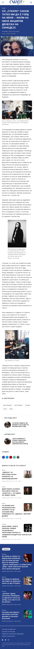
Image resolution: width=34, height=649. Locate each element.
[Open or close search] (31, 2)
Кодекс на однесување (8, 636)
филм (11, 409)
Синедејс (27, 405)
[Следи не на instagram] (8, 640)
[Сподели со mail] (14, 457)
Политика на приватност (9, 629)
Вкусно (4, 577)
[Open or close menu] (3, 3)
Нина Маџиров (18, 405)
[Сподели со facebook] (3, 457)
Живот (4, 8)
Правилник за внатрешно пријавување (13, 633)
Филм (3, 470)
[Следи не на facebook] (3, 640)
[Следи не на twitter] (5, 640)
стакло (5, 409)
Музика (4, 524)
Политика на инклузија (8, 631)
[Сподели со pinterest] (10, 457)
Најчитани (6, 549)
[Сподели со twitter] (7, 457)
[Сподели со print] (18, 457)
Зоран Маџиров (7, 405)
